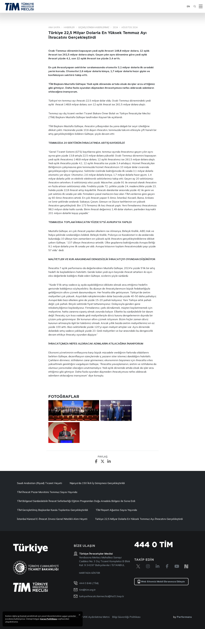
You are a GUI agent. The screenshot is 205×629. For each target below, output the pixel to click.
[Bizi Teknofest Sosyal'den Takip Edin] (186, 566)
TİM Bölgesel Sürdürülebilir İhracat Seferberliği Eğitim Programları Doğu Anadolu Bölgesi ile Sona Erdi (76, 501)
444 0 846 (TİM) (89, 583)
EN (188, 6)
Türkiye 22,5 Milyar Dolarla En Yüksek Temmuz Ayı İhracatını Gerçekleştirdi (139, 518)
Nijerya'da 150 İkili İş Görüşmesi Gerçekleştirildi (97, 483)
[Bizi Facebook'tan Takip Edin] (167, 566)
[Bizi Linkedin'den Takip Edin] (157, 566)
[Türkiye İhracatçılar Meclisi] (30, 587)
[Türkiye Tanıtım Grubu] (30, 548)
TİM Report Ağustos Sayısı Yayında (116, 510)
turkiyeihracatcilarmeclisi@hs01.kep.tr (101, 596)
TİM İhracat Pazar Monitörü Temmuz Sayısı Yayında (47, 492)
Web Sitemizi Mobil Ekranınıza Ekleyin (163, 581)
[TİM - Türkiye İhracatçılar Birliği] (19, 6)
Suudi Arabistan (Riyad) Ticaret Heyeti (39, 483)
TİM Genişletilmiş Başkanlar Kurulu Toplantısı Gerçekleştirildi (52, 510)
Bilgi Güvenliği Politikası (126, 616)
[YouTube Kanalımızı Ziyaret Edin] (177, 566)
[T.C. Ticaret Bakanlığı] (35, 567)
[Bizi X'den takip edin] (138, 566)
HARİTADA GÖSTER (89, 573)
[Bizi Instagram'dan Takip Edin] (148, 566)
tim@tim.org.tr (87, 589)
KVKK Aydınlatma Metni (95, 616)
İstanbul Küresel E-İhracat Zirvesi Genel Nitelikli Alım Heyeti (52, 518)
